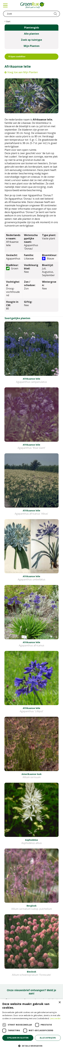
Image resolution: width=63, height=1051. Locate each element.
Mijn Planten (31, 46)
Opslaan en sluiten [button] (17, 1037)
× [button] (59, 1002)
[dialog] (31, 1025)
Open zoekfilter (18, 56)
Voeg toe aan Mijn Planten (22, 72)
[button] (31, 1045)
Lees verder (55, 1018)
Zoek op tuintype (31, 39)
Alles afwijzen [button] (48, 1037)
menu (5, 5)
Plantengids (31, 27)
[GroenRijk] (32, 5)
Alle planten (31, 33)
